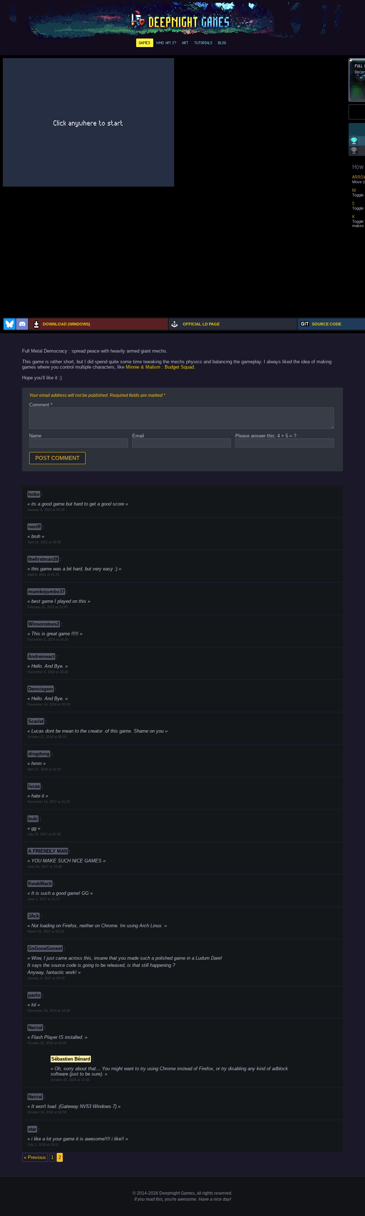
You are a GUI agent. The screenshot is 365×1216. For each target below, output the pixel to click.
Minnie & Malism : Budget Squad (160, 367)
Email (138, 435)
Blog (222, 43)
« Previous (35, 1157)
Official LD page (201, 324)
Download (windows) (66, 324)
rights (207, 1193)
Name (35, 435)
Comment (40, 404)
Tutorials (203, 43)
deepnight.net (182, 20)
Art (185, 43)
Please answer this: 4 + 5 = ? (265, 435)
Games (144, 43)
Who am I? (166, 43)
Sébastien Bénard (70, 1059)
